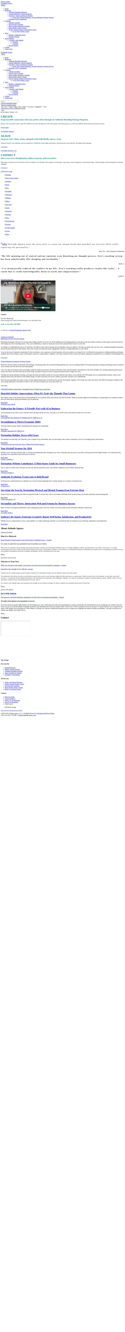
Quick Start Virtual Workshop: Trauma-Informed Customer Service (33, 17)
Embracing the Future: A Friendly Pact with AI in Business (30, 408)
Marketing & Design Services (10, 338)
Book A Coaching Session (13, 689)
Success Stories (13, 45)
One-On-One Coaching (16, 24)
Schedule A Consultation (12, 674)
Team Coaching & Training (13, 673)
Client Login (8, 49)
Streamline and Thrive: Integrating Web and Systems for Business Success (38, 503)
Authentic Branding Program (14, 671)
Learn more (5, 127)
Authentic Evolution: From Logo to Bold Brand (24, 477)
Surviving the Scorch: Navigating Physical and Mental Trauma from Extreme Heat (42, 490)
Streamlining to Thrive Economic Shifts (21, 422)
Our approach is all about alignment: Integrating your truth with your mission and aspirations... (30, 597)
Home (6, 9)
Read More (4, 402)
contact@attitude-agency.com (20, 330)
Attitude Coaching (14, 23)
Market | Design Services (12, 669)
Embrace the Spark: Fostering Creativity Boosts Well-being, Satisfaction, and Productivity (46, 517)
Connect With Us (10, 699)
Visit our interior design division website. (12, 710)
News (6, 33)
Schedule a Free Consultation (18, 19)
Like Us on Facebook (11, 702)
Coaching (8, 21)
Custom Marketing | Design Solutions (20, 14)
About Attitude (9, 38)
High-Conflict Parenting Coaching (19, 26)
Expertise (15, 44)
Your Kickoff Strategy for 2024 (16, 448)
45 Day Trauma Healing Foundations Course (22, 30)
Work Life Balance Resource (14, 682)
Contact (7, 47)
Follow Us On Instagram (12, 700)
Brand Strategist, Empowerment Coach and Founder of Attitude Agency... (23, 540)
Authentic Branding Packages (18, 12)
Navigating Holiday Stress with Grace (20, 435)
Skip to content (5, 1)
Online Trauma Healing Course (14, 684)
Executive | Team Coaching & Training (21, 16)
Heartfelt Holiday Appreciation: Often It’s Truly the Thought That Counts (38, 393)
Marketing (8, 10)
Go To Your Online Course (20, 31)
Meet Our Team (9, 697)
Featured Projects (14, 37)
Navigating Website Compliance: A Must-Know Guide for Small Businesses (38, 463)
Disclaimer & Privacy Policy (45, 713)
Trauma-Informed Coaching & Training (13, 361)
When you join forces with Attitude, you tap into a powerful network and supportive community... (31, 565)
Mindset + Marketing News (17, 35)
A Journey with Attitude (16, 40)
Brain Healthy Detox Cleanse (18, 28)
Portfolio (15, 42)
